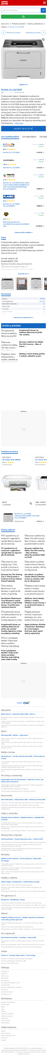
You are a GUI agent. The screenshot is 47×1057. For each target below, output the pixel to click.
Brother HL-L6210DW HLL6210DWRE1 (11, 205)
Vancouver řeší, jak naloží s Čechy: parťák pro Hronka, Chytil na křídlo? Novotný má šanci (22, 747)
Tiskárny (4, 27)
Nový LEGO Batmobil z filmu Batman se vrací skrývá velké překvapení (21, 947)
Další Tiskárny (6, 457)
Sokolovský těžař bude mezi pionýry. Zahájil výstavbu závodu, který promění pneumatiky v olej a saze (21, 845)
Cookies (43, 1052)
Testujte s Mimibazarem (8, 1002)
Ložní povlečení (5, 1020)
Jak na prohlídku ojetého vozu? (10, 983)
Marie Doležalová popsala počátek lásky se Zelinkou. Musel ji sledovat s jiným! (22, 770)
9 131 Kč (39, 168)
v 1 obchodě (6, 504)
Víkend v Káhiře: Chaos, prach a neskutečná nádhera (16, 885)
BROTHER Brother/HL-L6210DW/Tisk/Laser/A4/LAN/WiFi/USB (16, 224)
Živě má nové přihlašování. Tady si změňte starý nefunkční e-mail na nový (23, 944)
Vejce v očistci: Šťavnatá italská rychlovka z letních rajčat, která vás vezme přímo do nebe (22, 872)
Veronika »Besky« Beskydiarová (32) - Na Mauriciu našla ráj (18, 791)
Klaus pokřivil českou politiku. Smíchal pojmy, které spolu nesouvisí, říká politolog (22, 718)
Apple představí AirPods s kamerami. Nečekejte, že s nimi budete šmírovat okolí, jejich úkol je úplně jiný (35, 628)
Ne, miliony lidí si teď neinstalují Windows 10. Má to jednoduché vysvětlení (23, 830)
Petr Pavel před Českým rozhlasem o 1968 (13, 961)
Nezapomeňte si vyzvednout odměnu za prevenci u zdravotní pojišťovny (22, 929)
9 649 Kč (39, 189)
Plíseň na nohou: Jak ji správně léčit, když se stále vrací (17, 927)
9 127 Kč (39, 152)
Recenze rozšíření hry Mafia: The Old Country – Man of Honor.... (31, 344)
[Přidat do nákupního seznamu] (43, 39)
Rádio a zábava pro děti (8, 1035)
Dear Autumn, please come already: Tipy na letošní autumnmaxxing (21, 903)
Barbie (3, 1007)
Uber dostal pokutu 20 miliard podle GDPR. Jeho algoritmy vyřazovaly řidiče (23, 842)
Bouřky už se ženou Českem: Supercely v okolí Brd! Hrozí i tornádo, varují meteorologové (22, 722)
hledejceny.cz (5, 971)
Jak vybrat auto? (6, 994)
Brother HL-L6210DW (11, 89)
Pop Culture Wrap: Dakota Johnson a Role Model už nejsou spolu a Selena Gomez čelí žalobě (23, 908)
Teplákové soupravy (7, 1016)
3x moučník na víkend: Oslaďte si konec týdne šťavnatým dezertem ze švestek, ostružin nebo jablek (21, 868)
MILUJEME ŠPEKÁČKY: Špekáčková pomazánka (14, 789)
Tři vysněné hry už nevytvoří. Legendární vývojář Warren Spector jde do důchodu (11, 551)
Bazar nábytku (5, 1023)
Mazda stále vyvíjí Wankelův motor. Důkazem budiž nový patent (20, 805)
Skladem (41, 146)
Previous (4, 481)
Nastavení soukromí (24, 1054)
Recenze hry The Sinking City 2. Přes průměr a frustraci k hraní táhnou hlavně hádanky (11, 577)
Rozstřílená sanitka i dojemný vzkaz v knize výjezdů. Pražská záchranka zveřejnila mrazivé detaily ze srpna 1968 (22, 766)
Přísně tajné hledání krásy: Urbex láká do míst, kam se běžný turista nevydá (23, 891)
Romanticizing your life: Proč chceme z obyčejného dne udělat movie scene (23, 905)
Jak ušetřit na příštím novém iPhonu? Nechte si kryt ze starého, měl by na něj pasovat (35, 577)
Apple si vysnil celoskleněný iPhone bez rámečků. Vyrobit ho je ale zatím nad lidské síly (22, 827)
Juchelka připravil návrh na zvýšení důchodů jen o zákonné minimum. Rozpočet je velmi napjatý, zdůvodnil (21, 849)
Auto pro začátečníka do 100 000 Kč (11, 987)
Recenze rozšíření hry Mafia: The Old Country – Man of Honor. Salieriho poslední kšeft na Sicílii (35, 552)
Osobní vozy (5, 976)
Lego (2, 1009)
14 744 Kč (39, 226)
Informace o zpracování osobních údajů (28, 1052)
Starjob (3, 1031)
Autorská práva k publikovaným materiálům (14, 1050)
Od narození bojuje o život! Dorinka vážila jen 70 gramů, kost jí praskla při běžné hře (23, 726)
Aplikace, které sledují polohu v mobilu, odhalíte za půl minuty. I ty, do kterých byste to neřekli (35, 602)
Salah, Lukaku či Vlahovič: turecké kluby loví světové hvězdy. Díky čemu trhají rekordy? (22, 739)
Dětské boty (4, 1018)
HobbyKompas (5, 985)
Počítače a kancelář (18, 24)
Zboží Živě (4, 973)
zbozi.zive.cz (5, 24)
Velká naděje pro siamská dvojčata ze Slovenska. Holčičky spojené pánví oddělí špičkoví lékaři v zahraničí (22, 785)
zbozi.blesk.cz (5, 980)
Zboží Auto (4, 989)
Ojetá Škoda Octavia (7, 992)
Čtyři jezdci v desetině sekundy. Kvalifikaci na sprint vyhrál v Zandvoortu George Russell (22, 808)
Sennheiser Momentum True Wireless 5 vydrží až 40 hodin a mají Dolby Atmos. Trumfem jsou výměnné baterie (11, 602)
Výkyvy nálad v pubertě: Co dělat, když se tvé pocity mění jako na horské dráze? (22, 941)
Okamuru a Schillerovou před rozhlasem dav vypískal (17, 958)
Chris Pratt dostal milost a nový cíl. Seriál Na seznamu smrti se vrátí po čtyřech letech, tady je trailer (21, 823)
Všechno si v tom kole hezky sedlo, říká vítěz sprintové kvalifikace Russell (22, 803)
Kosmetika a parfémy (7, 1013)
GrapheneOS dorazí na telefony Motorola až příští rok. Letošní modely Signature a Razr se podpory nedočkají (11, 628)
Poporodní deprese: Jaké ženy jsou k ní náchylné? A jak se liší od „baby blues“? (22, 923)
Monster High (5, 1004)
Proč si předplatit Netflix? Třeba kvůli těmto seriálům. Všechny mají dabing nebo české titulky (10, 654)
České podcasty (5, 1033)
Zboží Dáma (4, 978)
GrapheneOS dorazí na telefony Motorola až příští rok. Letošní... (30, 332)
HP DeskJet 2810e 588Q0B (11, 460)
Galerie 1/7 (23, 84)
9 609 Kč (39, 206)
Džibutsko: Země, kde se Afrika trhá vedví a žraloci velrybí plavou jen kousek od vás (21, 888)
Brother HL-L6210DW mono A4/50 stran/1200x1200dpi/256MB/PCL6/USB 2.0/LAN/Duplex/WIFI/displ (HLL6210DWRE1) (16, 186)
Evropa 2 (3, 1040)
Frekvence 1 (4, 1038)
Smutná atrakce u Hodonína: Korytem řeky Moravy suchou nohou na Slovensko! (21, 762)
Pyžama (3, 1011)
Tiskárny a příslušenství (35, 24)
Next (43, 481)
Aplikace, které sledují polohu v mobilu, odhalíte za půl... (32, 355)
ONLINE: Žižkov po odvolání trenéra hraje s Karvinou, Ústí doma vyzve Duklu (22, 743)
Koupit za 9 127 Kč (23, 128)
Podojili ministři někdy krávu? (10, 963)
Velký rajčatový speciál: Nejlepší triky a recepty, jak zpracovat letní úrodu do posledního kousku (23, 864)
